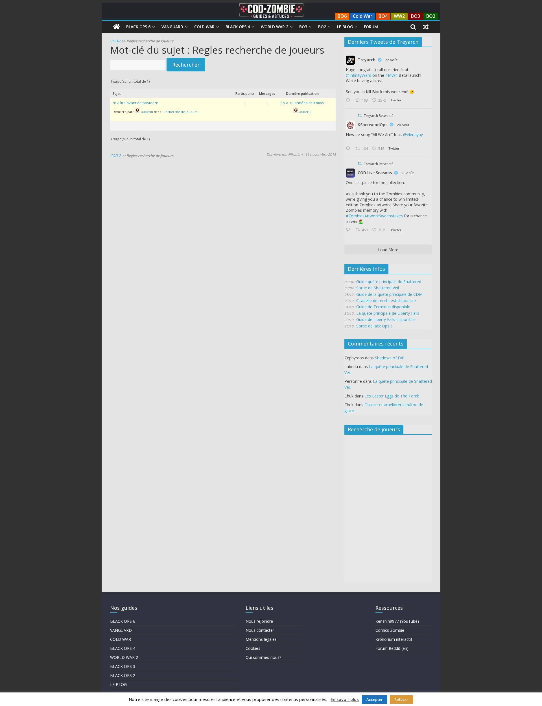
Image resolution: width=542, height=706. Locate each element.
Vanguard (172, 26)
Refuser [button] (401, 699)
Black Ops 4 (238, 26)
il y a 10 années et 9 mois (302, 102)
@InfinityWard (358, 75)
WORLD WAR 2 (124, 657)
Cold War (362, 16)
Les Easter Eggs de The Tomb (391, 396)
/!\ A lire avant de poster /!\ (135, 102)
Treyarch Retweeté (379, 115)
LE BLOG (118, 684)
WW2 (399, 16)
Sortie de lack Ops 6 (374, 326)
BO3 (415, 16)
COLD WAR (120, 639)
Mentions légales (261, 639)
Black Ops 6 (138, 26)
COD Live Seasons (375, 172)
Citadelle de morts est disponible (386, 300)
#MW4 (391, 75)
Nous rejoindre (259, 621)
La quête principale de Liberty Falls (387, 313)
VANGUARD (121, 630)
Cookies (253, 648)
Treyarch (366, 59)
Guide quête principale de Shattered (388, 281)
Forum (371, 26)
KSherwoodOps (372, 124)
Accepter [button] (374, 699)
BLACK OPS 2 (122, 675)
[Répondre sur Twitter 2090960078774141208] (349, 100)
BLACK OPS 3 (122, 666)
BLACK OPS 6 (122, 621)
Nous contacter (260, 630)
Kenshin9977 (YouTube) (397, 621)
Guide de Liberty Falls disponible (385, 319)
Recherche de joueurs (180, 112)
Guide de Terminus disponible (383, 306)
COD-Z (115, 41)
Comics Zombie (389, 630)
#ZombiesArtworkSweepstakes (374, 215)
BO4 (383, 16)
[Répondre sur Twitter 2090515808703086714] (349, 230)
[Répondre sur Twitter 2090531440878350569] (349, 148)
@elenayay (413, 134)
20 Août (403, 125)
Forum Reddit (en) (391, 648)
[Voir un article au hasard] (425, 27)
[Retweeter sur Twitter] (360, 115)
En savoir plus (345, 699)
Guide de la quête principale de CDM (389, 294)
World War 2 (274, 26)
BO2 (430, 16)
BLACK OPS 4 (122, 648)
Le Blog (345, 26)
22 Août (391, 60)
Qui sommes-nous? (263, 657)
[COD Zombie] (116, 27)
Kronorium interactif (393, 639)
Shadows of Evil (389, 357)
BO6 (342, 16)
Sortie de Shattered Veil (377, 287)
